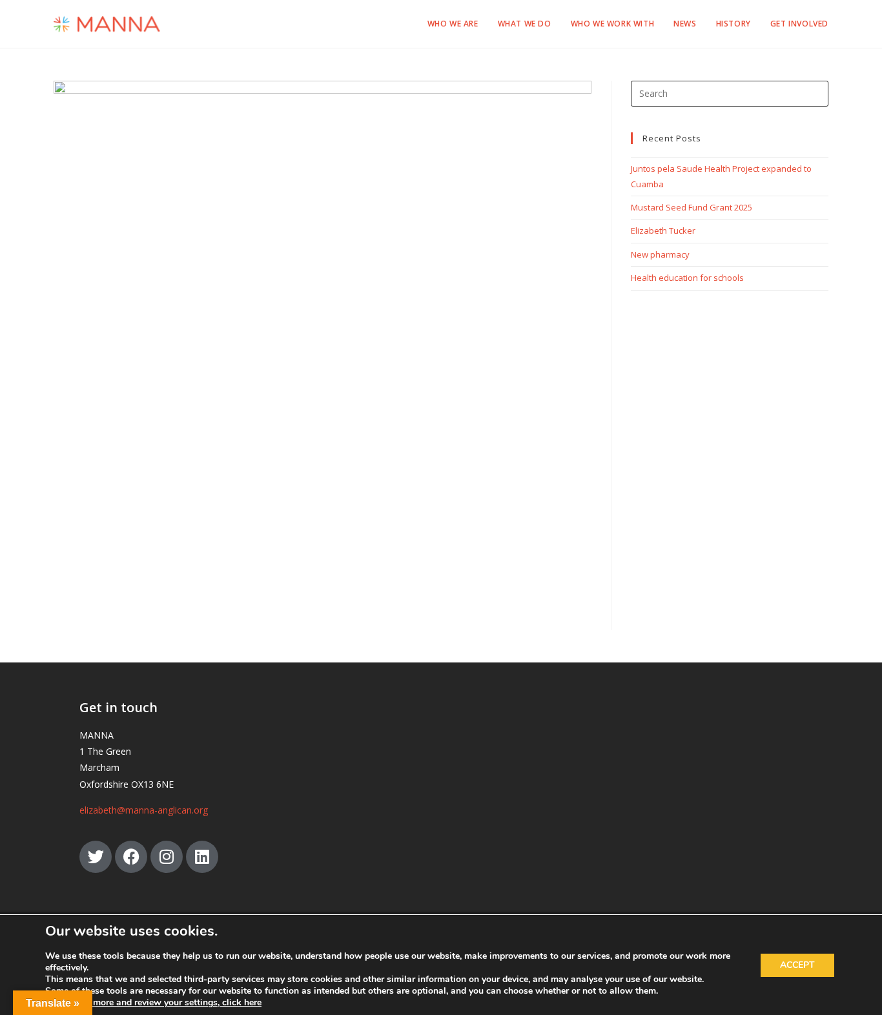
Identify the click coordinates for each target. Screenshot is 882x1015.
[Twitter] (95, 857)
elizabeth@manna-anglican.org (143, 810)
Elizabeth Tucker (663, 230)
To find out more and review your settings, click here (153, 1003)
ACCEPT (797, 965)
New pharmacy (660, 254)
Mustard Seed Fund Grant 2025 (691, 207)
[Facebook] (131, 857)
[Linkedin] (202, 857)
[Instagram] (166, 857)
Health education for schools (687, 277)
